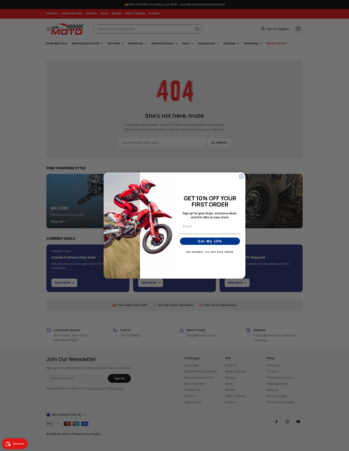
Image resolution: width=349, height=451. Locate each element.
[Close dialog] (241, 176)
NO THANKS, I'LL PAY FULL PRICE (210, 252)
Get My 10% (210, 241)
